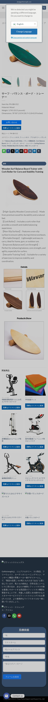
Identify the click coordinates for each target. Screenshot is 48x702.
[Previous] (5, 55)
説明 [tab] (4, 164)
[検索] (44, 8)
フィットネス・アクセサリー (29, 137)
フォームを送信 (12, 677)
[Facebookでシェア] (8, 151)
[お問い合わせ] (14, 615)
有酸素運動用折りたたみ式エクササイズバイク (11, 401)
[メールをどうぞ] (9, 615)
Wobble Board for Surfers (15, 146)
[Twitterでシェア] (17, 151)
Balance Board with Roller (13, 141)
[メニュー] (3, 8)
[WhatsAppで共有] (4, 151)
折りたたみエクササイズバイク (11, 518)
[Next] (42, 55)
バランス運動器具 (29, 141)
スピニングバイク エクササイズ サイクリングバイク (35, 479)
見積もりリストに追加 (11, 128)
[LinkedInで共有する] (34, 151)
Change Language (24, 31)
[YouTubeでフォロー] (19, 615)
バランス (43, 137)
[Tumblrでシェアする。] (39, 151)
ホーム (5, 23)
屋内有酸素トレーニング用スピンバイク (35, 440)
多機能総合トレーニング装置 (11, 440)
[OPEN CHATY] (6, 696)
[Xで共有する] (13, 151)
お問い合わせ (11, 122)
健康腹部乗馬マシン (9, 478)
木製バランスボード (31, 146)
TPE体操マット (30, 400)
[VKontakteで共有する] (30, 151)
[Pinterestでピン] (26, 151)
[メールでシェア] (21, 151)
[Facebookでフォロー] (4, 615)
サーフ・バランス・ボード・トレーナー (20, 143)
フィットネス (14, 137)
